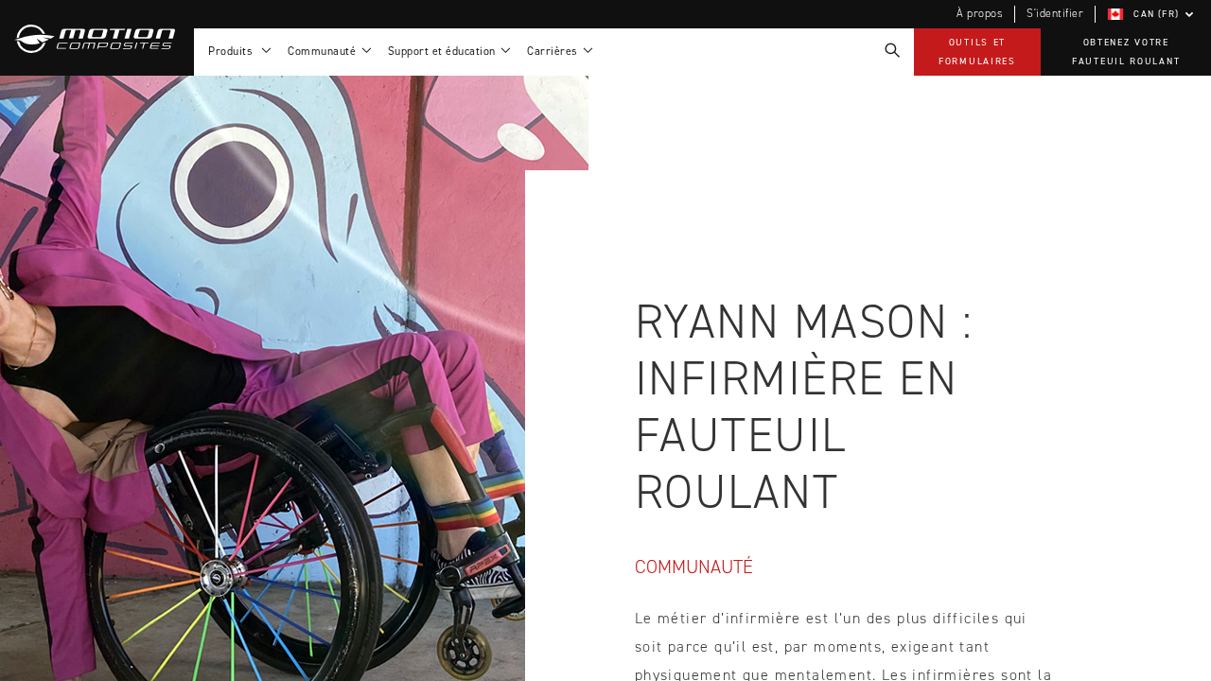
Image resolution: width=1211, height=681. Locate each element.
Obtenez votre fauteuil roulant (1126, 51)
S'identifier (1055, 13)
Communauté (694, 566)
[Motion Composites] (97, 38)
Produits (233, 51)
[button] (1153, 14)
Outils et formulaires (977, 51)
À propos (980, 13)
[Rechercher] (891, 51)
